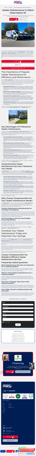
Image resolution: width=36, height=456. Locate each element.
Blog (3, 406)
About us (10, 403)
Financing (10, 406)
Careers (4, 407)
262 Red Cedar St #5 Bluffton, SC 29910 (9, 428)
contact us (24, 251)
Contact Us (10, 404)
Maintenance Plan (11, 407)
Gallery (4, 410)
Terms (9, 322)
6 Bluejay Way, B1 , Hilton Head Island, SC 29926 (10, 431)
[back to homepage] (7, 386)
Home (6, 7)
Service (10, 7)
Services (4, 404)
